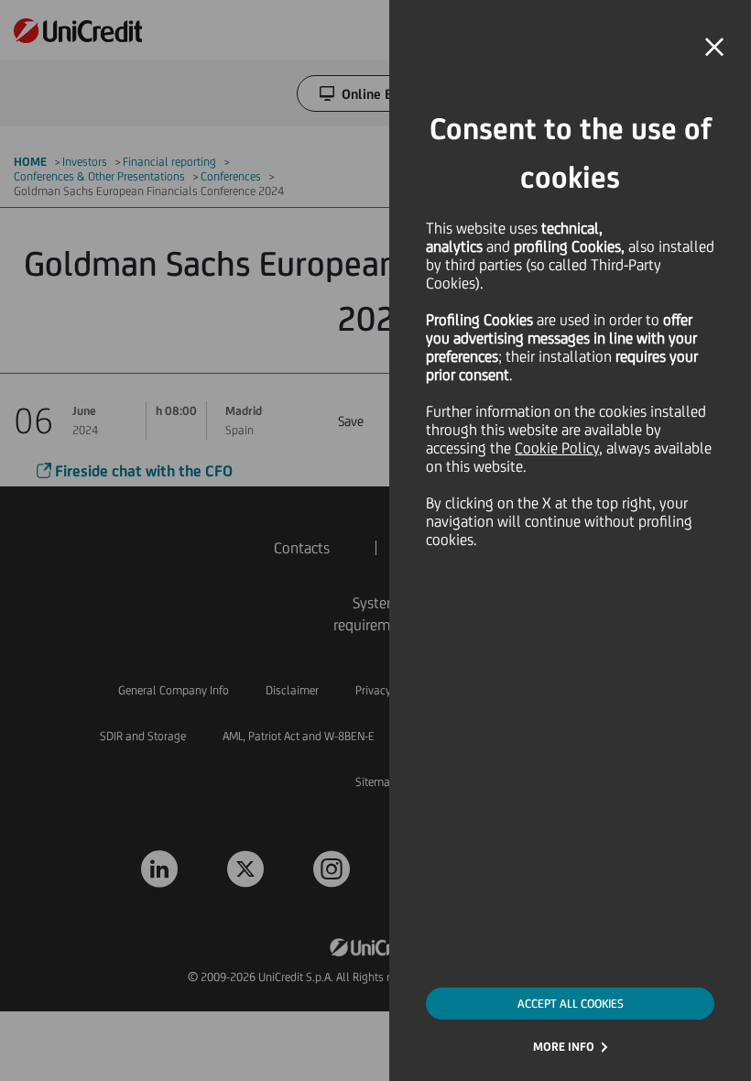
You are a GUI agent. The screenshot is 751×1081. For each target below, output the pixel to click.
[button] (714, 48)
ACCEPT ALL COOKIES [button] (570, 1003)
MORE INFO (563, 1047)
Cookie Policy (557, 448)
